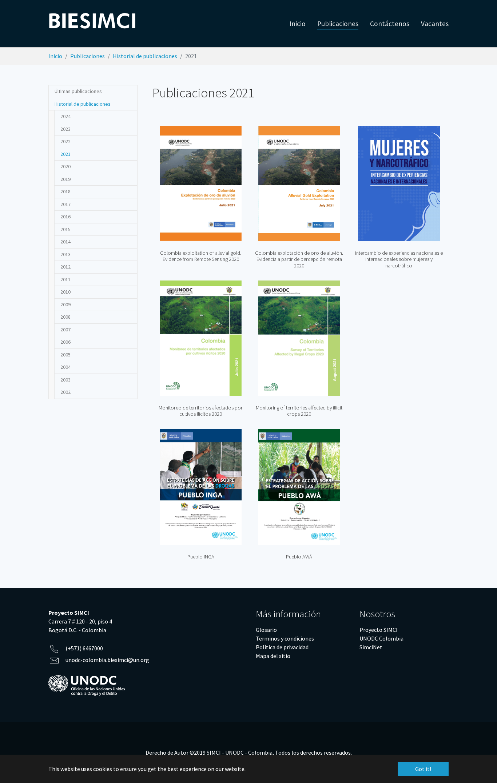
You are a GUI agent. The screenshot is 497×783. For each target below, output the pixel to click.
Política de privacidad (282, 647)
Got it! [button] (423, 768)
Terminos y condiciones (285, 638)
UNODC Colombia (381, 638)
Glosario (266, 629)
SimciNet (370, 647)
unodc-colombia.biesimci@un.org (107, 659)
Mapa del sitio (273, 655)
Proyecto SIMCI (378, 629)
